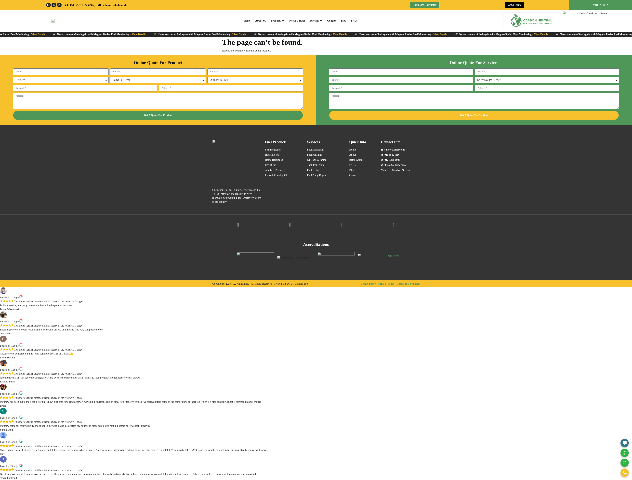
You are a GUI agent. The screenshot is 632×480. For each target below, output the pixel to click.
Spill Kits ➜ (600, 4)
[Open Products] (283, 21)
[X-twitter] (54, 5)
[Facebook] (48, 5)
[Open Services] (321, 21)
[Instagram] (59, 5)
